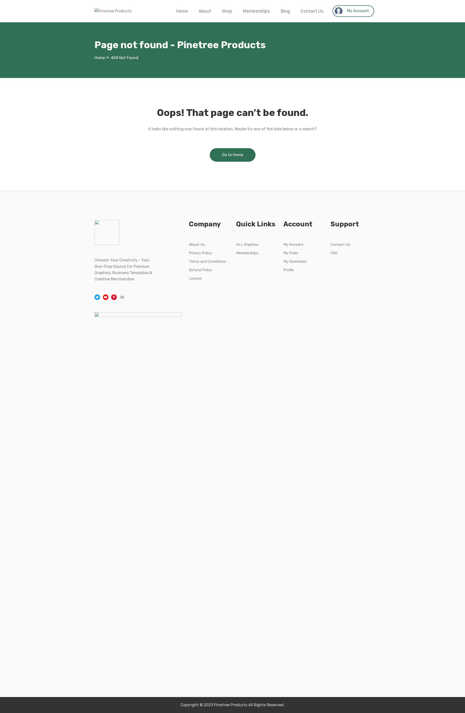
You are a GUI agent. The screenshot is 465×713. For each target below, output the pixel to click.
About (205, 11)
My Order (290, 253)
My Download (294, 261)
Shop (227, 11)
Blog (285, 11)
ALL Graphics (247, 244)
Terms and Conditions (207, 261)
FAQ (334, 253)
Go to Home (232, 155)
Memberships (256, 11)
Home (182, 11)
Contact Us (312, 11)
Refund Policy (200, 270)
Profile (288, 270)
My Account (357, 10)
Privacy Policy (200, 253)
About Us (197, 244)
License (195, 278)
